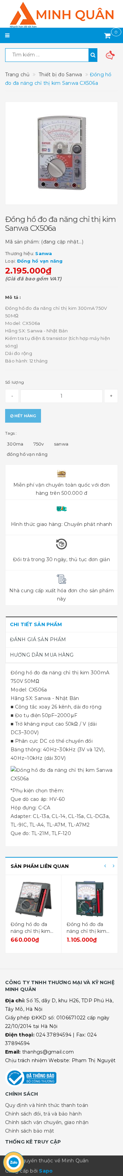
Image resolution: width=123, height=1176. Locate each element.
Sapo (46, 1171)
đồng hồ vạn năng (27, 454)
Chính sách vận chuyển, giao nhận (46, 1122)
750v (38, 444)
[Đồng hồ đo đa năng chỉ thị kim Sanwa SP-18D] (33, 899)
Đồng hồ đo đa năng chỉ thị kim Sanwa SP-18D (30, 931)
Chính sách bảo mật (29, 1131)
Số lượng (14, 382)
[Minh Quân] (61, 15)
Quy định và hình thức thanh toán (46, 1105)
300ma (15, 444)
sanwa (61, 444)
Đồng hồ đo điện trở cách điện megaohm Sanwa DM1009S (88, 934)
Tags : (11, 433)
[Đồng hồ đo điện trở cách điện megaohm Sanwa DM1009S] (89, 899)
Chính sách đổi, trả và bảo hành (43, 1114)
